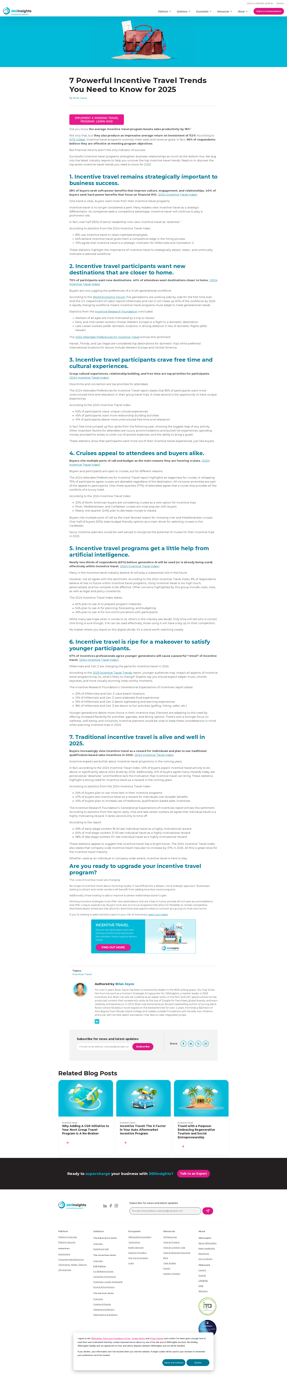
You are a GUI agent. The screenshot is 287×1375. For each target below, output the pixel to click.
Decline (197, 1362)
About (241, 11)
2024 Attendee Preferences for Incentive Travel (107, 337)
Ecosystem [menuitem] (134, 1231)
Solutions (182, 11)
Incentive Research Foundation (116, 311)
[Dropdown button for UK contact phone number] (272, 3)
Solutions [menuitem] (98, 1231)
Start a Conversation (269, 11)
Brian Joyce (80, 98)
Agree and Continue (173, 1362)
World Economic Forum (109, 297)
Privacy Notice (156, 1338)
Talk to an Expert (193, 1173)
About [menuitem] (202, 1231)
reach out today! (158, 914)
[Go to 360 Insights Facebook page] (111, 1205)
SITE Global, (77, 139)
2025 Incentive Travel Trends (112, 672)
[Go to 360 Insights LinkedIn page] (105, 1205)
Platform (163, 11)
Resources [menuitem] (169, 1231)
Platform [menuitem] (63, 1231)
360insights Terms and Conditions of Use (110, 1338)
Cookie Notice (138, 1338)
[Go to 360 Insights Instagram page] (116, 1205)
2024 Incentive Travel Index (177, 194)
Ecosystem (202, 11)
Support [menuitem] (280, 3)
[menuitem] (67, 1237)
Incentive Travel (82, 974)
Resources (223, 11)
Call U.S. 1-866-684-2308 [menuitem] (258, 3)
